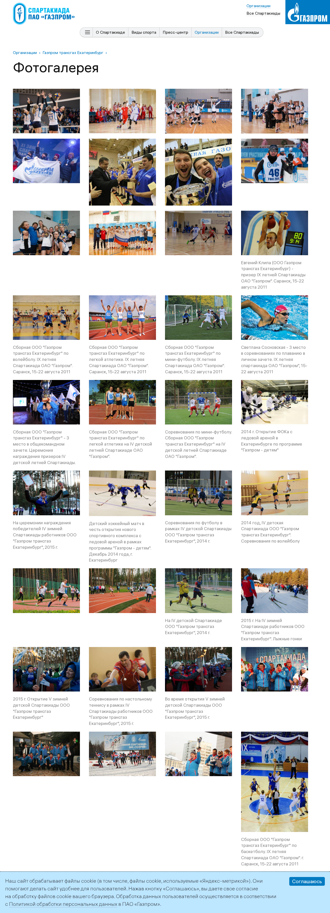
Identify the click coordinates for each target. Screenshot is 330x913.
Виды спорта (143, 32)
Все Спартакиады (242, 32)
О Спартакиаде (110, 32)
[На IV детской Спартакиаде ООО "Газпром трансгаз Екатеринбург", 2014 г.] (198, 572)
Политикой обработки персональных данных (63, 904)
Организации (207, 32)
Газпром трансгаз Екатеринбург (73, 52)
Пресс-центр (175, 32)
